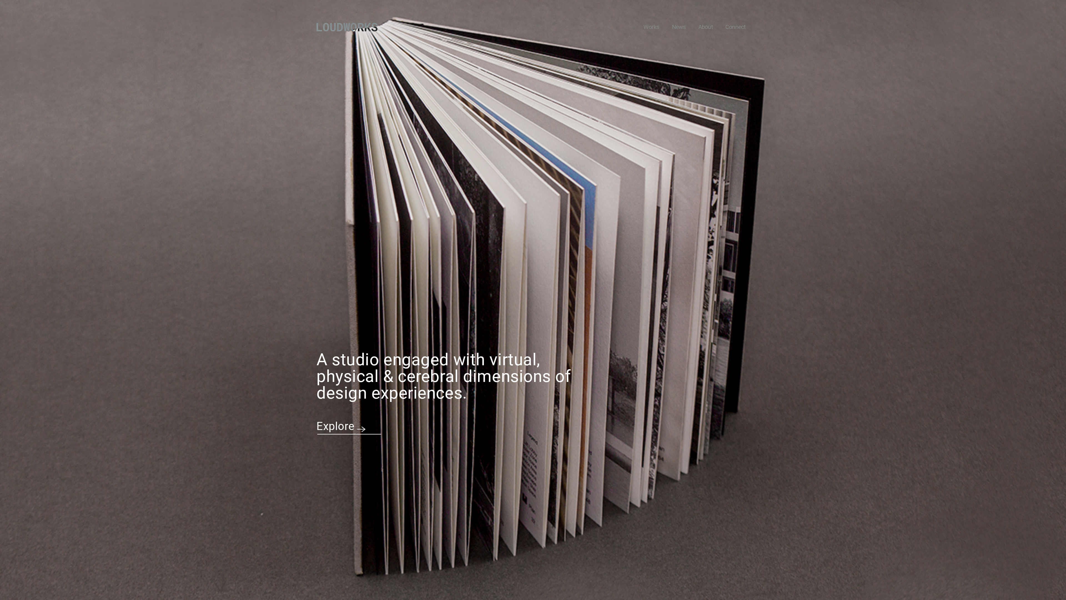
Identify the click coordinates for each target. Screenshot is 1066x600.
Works (651, 27)
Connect (735, 27)
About (705, 27)
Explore (335, 426)
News (679, 27)
